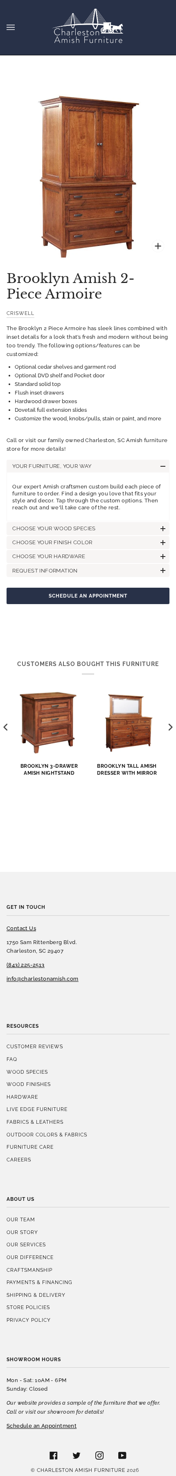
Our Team (21, 1219)
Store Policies (28, 1307)
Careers (19, 1160)
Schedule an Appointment (88, 596)
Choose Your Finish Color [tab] (52, 542)
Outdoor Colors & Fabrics (47, 1135)
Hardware (22, 1097)
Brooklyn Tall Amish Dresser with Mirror (127, 769)
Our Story (22, 1232)
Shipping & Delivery (36, 1295)
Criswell (20, 313)
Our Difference (30, 1257)
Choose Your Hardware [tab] (48, 556)
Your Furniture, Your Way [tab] (52, 466)
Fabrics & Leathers (35, 1122)
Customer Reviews (35, 1046)
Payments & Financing (39, 1282)
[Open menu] (19, 27)
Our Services (26, 1244)
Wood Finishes (29, 1084)
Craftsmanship (29, 1270)
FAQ (12, 1059)
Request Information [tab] (45, 571)
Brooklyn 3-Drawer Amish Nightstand (49, 769)
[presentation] (5, 727)
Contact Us (21, 928)
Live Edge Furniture (37, 1109)
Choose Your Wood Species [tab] (54, 528)
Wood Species (27, 1072)
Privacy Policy (29, 1320)
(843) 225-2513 (26, 965)
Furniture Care (30, 1147)
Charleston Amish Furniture (81, 1470)
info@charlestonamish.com (43, 979)
